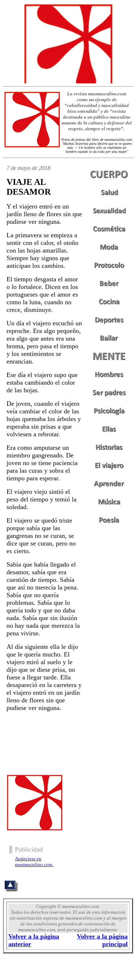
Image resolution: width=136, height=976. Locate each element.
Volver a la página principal (102, 940)
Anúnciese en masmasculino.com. (34, 861)
